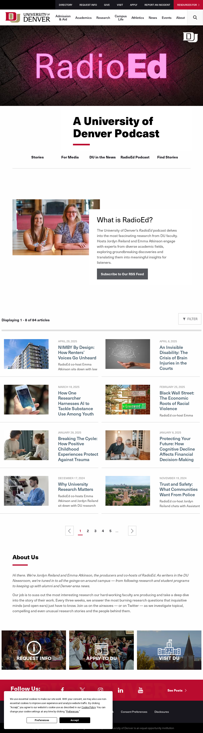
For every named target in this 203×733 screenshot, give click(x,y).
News (153, 17)
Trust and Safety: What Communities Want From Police (179, 489)
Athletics (137, 17)
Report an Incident (157, 4)
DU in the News (102, 156)
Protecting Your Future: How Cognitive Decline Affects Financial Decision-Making (177, 448)
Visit (120, 4)
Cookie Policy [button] (88, 707)
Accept (75, 720)
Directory (65, 4)
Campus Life (121, 17)
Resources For (187, 4)
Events (166, 17)
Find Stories (167, 156)
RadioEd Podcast (135, 156)
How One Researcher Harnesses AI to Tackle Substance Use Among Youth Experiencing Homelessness (76, 408)
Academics (83, 17)
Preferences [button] (72, 711)
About (180, 17)
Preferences (42, 720)
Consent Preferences (134, 712)
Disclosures (161, 712)
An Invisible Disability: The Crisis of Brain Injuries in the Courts (174, 357)
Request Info (88, 4)
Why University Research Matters (75, 486)
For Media (70, 156)
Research (103, 17)
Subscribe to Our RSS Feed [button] (122, 274)
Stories (37, 156)
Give (107, 4)
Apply (133, 4)
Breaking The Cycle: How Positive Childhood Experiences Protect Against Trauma (78, 448)
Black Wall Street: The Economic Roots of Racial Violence (177, 400)
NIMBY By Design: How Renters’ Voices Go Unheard (77, 352)
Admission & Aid (63, 17)
